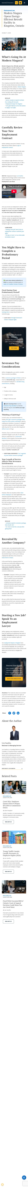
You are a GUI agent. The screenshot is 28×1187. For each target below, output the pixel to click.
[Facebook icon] (9, 713)
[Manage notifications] (2, 1184)
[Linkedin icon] (18, 713)
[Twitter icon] (14, 713)
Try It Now (14, 348)
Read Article (8, 822)
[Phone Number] (16, 2)
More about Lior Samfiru (8, 768)
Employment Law (9, 10)
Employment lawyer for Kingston (14, 104)
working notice (5, 312)
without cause (5, 429)
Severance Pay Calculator (10, 405)
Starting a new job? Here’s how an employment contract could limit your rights (14, 231)
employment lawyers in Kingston (12, 643)
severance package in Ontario (13, 378)
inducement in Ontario (7, 557)
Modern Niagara (22, 87)
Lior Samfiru (20, 176)
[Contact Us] (20, 2)
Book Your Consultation (14, 678)
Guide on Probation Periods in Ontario (13, 284)
